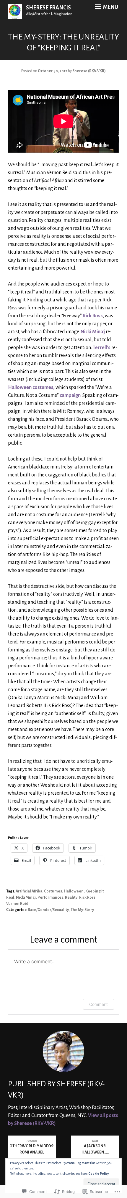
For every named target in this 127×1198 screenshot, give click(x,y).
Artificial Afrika (29, 891)
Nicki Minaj (93, 331)
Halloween (74, 891)
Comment (98, 1004)
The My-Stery (82, 910)
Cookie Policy (98, 1173)
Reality (71, 897)
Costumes (53, 891)
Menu (110, 7)
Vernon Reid (17, 904)
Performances (50, 897)
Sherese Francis (48, 8)
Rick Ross (93, 316)
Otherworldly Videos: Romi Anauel (31, 1147)
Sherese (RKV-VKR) (89, 71)
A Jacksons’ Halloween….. (95, 1147)
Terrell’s (101, 347)
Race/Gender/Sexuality (48, 910)
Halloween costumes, (31, 387)
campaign (70, 395)
